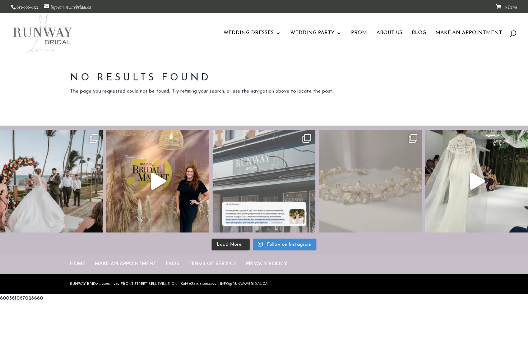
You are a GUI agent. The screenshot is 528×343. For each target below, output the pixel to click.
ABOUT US (389, 33)
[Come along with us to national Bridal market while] (157, 181)
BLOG (419, 33)
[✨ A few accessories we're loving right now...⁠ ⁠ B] (370, 181)
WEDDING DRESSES (248, 33)
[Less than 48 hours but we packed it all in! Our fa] (476, 181)
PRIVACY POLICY (266, 264)
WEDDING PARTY (312, 33)
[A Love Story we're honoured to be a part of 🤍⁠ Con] (51, 181)
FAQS (172, 264)
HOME (77, 264)
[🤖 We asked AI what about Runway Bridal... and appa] (264, 181)
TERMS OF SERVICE (213, 264)
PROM (359, 33)
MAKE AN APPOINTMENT (468, 33)
